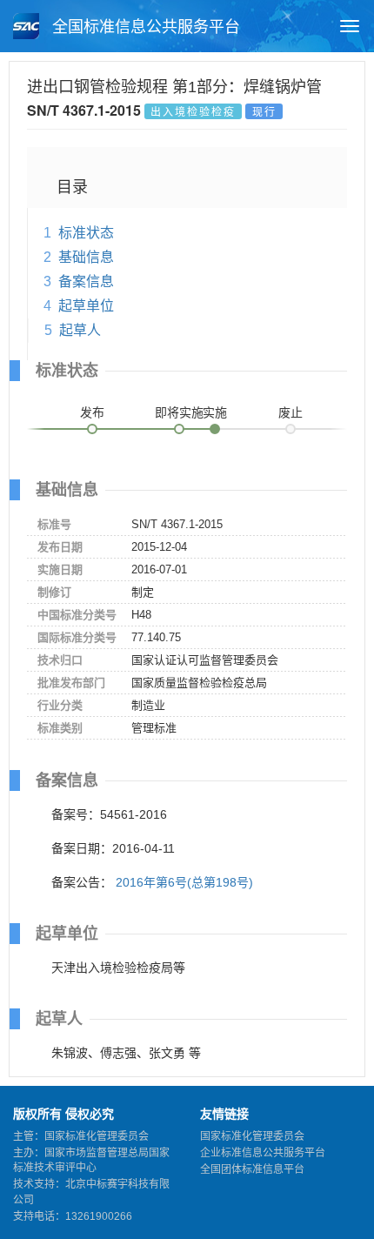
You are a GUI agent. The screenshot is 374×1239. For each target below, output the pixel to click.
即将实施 (179, 412)
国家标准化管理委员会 (252, 1136)
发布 (92, 412)
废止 (290, 412)
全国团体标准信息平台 (252, 1169)
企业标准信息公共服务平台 (262, 1153)
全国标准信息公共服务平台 (144, 27)
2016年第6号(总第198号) (184, 882)
